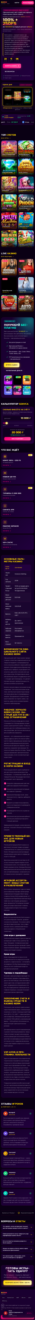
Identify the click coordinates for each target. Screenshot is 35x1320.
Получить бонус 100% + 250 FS (17, 1282)
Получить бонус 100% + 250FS (16, 1317)
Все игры (5, 138)
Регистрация (27, 3)
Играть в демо (12, 365)
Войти (17, 3)
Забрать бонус (11, 66)
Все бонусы (9, 71)
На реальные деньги (14, 370)
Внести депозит (17, 439)
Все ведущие (6, 256)
